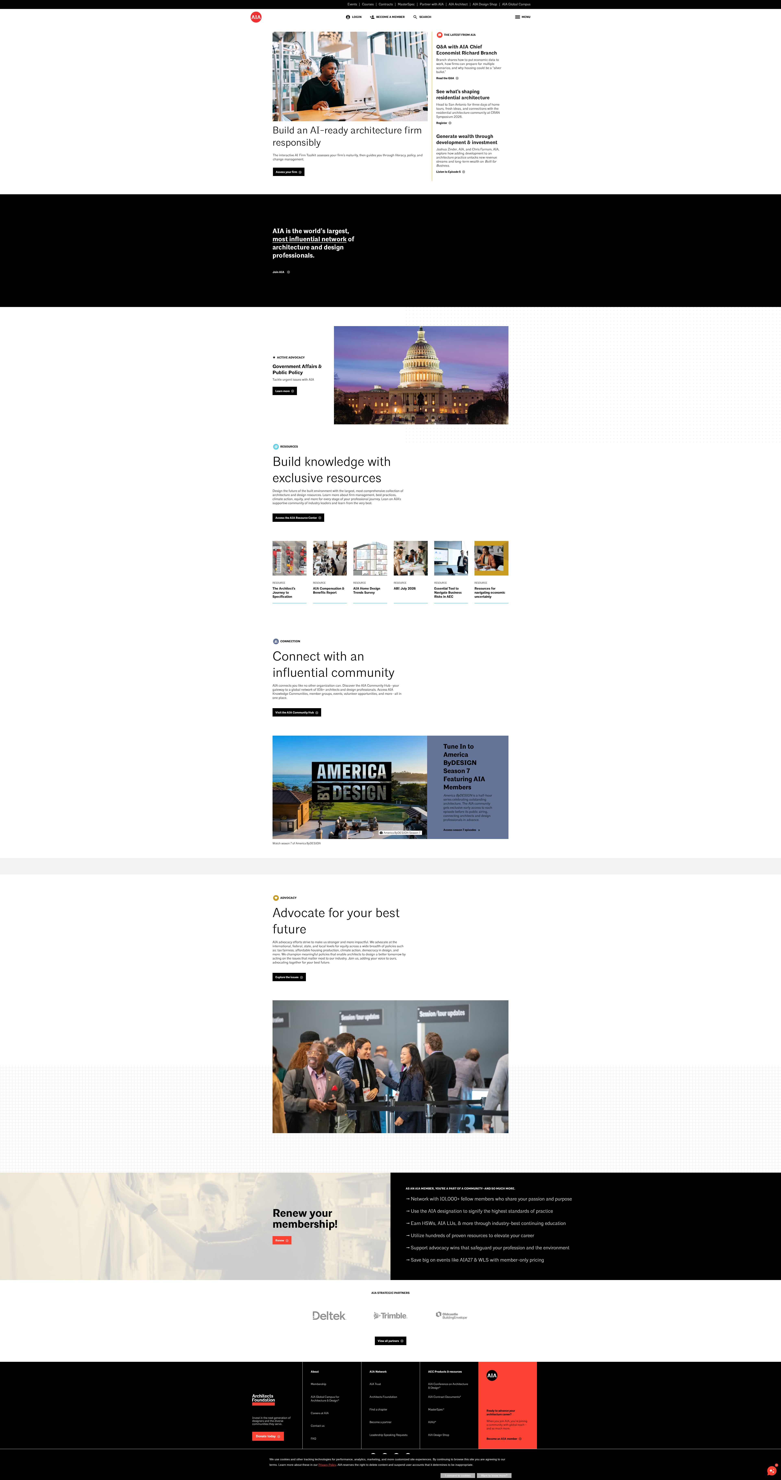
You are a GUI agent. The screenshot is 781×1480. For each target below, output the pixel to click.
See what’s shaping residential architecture (463, 95)
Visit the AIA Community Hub (294, 712)
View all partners (388, 1341)
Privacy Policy (327, 1464)
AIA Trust (375, 1384)
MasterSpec (406, 4)
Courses (368, 4)
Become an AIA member (501, 1439)
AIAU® (432, 1422)
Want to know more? (494, 1475)
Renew (279, 1240)
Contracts (386, 4)
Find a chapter (378, 1409)
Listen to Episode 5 (448, 172)
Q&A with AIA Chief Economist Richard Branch (466, 50)
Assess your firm (286, 172)
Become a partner (381, 1422)
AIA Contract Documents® (444, 1397)
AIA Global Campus (516, 4)
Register (441, 123)
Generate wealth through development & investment (466, 139)
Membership (318, 1384)
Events (352, 4)
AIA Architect (458, 4)
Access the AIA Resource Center (296, 518)
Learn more (282, 391)
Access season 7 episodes (459, 830)
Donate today (266, 1436)
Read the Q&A (445, 78)
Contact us (317, 1426)
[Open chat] (772, 1471)
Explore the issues (287, 977)
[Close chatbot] (776, 1465)
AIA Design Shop (485, 4)
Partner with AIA (432, 4)
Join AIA (278, 272)
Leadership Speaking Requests (388, 1435)
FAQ (313, 1438)
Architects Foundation (383, 1397)
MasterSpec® (436, 1409)
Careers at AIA (320, 1413)
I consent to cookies (458, 1475)
